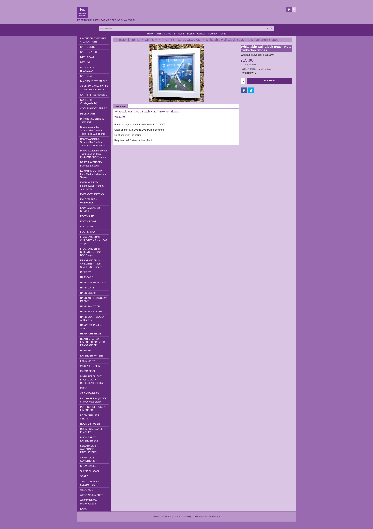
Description (120, 106)
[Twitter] (251, 90)
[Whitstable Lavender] (106, 12)
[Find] (272, 28)
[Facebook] (244, 90)
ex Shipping (245, 64)
